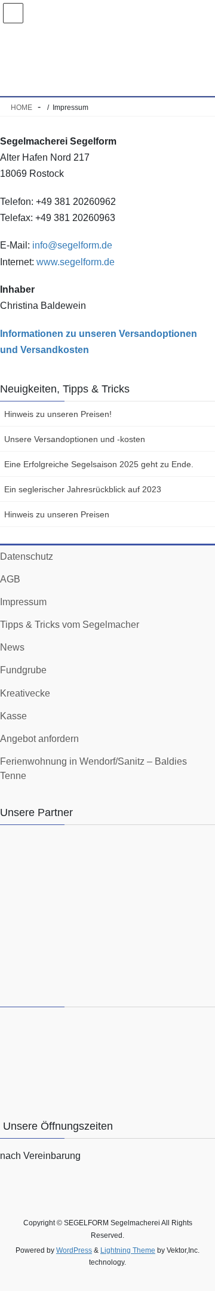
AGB (10, 579)
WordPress (74, 1250)
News (12, 647)
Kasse (13, 716)
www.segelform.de (75, 262)
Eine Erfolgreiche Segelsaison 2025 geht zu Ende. (99, 464)
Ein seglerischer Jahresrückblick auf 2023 (82, 489)
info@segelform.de (72, 245)
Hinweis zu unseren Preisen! (58, 414)
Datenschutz (26, 556)
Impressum (23, 602)
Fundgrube (23, 670)
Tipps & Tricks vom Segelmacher (69, 625)
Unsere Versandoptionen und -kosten (74, 439)
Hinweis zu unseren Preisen (56, 514)
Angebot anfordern (39, 739)
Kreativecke (25, 693)
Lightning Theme (127, 1250)
